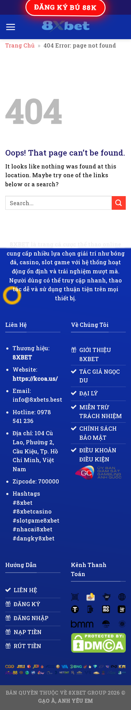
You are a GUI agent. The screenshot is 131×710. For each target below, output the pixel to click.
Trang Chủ (20, 45)
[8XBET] (65, 27)
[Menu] (10, 27)
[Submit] (119, 203)
